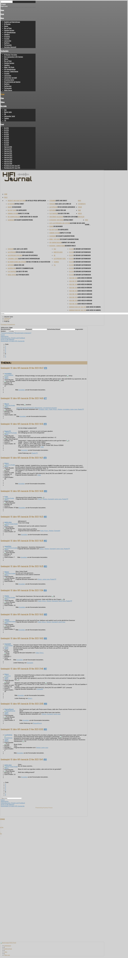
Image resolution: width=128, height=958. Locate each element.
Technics (6, 118)
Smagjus (41, 409)
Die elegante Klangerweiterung (23, 220)
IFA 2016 (6, 130)
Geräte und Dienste (61, 201)
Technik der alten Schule (70, 217)
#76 (45, 367)
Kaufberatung (7, 86)
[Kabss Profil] (9, 498)
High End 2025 (8, 161)
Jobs (5, 952)
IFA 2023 (6, 141)
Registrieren (11, 324)
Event (2, 124)
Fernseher (6, 39)
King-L (55, 409)
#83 (45, 566)
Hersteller (4, 106)
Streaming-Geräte (9, 80)
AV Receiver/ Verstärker (10, 55)
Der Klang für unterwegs (30, 255)
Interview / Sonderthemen (11, 71)
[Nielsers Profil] (9, 573)
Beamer (6, 26)
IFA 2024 (6, 143)
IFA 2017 (6, 132)
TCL (5, 120)
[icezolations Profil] (9, 376)
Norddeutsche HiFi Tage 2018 (12, 168)
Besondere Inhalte (70, 246)
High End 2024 (8, 159)
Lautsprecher (7, 41)
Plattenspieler (8, 45)
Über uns (7, 955)
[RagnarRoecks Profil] (11, 712)
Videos (3, 102)
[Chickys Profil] (9, 597)
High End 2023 (8, 157)
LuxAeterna (8, 735)
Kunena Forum (48, 807)
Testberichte (4, 51)
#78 (45, 423)
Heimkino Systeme (9, 30)
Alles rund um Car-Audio (77, 223)
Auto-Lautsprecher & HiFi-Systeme (13, 57)
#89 (45, 729)
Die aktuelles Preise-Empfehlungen (36, 201)
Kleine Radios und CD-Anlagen (29, 217)
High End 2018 (8, 151)
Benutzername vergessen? (23, 333)
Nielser (60, 409)
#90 (45, 759)
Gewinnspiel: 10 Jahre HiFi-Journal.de (12, 341)
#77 (45, 398)
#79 (45, 457)
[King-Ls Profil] (9, 465)
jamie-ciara (73, 409)
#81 (45, 516)
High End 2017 (8, 149)
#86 (45, 638)
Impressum (7, 945)
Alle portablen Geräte (22, 275)
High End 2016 (8, 147)
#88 (45, 703)
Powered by (39, 807)
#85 (45, 614)
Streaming (7, 37)
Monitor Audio (8, 112)
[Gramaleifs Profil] (8, 647)
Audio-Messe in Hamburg (93, 307)
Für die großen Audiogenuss (66, 207)
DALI (5, 110)
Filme (2, 98)
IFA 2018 (6, 134)
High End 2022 (8, 155)
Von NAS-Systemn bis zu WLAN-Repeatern (38, 262)
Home (2, 10)
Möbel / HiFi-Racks (9, 67)
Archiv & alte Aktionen (7, 339)
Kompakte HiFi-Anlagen (68, 242)
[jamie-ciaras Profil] (11, 524)
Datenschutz (8, 949)
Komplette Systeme (23, 213)
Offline (6, 378)
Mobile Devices (8, 90)
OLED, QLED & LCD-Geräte (20, 249)
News (2, 18)
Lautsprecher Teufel (9, 116)
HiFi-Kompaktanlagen (9, 32)
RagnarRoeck (9, 709)
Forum (2, 94)
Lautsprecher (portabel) (10, 78)
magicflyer (7, 546)
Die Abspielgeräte (21, 210)
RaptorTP (81, 409)
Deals (2, 14)
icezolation (8, 373)
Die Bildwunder (16, 207)
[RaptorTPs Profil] (10, 433)
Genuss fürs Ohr (61, 210)
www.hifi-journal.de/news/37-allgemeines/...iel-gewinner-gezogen (37, 408)
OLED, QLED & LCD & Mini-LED (63, 204)
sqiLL (46, 409)
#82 (45, 540)
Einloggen (4, 324)
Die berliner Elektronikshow (82, 249)
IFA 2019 (6, 136)
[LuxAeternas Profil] (9, 739)
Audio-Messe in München (84, 278)
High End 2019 (8, 153)
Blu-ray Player (8, 28)
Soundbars (7, 34)
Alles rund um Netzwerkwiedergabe (29, 259)
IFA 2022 (6, 138)
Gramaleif (51, 499)
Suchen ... (87, 225)
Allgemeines (4, 336)
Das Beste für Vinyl (63, 213)
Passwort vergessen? (7, 333)
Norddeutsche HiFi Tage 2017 (12, 166)
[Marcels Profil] (9, 405)
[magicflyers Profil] (10, 548)
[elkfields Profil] (9, 621)
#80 (45, 491)
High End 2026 (8, 164)
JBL (5, 114)
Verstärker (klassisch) (10, 47)
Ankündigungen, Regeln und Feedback (13, 338)
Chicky (6, 596)
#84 (45, 590)
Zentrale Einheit (19, 204)
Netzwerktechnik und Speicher (12, 82)
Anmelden (21, 390)
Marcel (6, 404)
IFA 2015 (6, 128)
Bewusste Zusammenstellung (24, 268)
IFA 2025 (6, 145)
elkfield (6, 620)
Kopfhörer (7, 43)
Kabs (50, 409)
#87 (45, 668)
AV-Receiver (7, 24)
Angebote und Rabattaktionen (12, 22)
